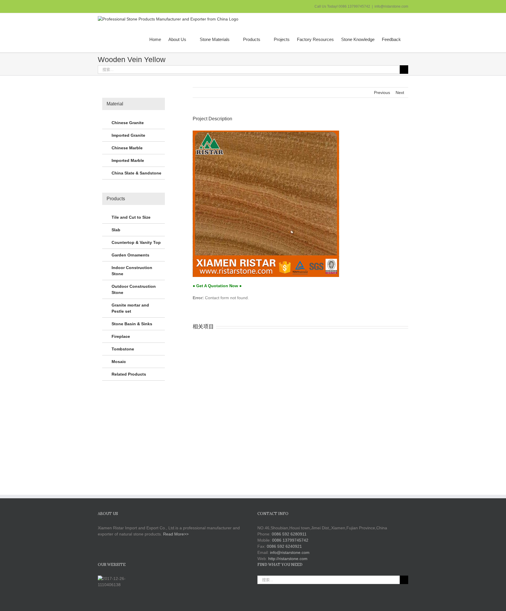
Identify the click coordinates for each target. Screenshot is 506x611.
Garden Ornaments (130, 255)
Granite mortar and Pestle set (130, 308)
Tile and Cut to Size (131, 217)
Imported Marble (128, 160)
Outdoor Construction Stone (134, 289)
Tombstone (123, 349)
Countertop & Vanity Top (136, 242)
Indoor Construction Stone (132, 270)
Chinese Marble (127, 148)
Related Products (129, 374)
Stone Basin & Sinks (132, 323)
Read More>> (176, 534)
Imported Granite (128, 135)
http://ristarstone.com (287, 558)
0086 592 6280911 (289, 534)
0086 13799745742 (290, 540)
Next (400, 92)
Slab (116, 229)
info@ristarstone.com (391, 6)
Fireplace (121, 336)
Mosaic (119, 361)
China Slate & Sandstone (136, 173)
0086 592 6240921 (284, 546)
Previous (382, 92)
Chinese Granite (128, 122)
